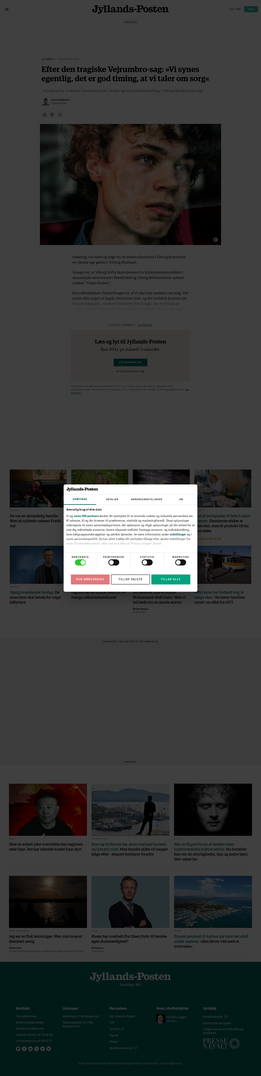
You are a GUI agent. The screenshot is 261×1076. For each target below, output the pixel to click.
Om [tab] (181, 499)
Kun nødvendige (90, 579)
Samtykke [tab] (80, 499)
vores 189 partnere (86, 516)
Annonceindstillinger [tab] (146, 499)
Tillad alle (171, 579)
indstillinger (178, 534)
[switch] (113, 562)
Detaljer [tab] (112, 499)
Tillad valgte (130, 579)
